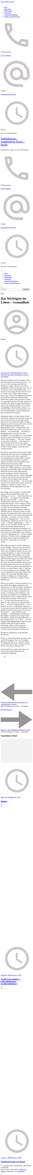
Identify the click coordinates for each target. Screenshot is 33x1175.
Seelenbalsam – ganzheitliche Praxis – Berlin (13, 141)
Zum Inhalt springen (7, 2)
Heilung (4, 801)
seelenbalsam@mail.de (8, 94)
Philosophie (8, 11)
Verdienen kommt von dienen (13, 1162)
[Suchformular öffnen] (1, 287)
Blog (6, 7)
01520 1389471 (6, 55)
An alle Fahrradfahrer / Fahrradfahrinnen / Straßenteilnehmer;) (10, 981)
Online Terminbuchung (12, 17)
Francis (3, 339)
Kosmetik (7, 13)
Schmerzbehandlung (11, 15)
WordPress (20, 1171)
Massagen (7, 9)
